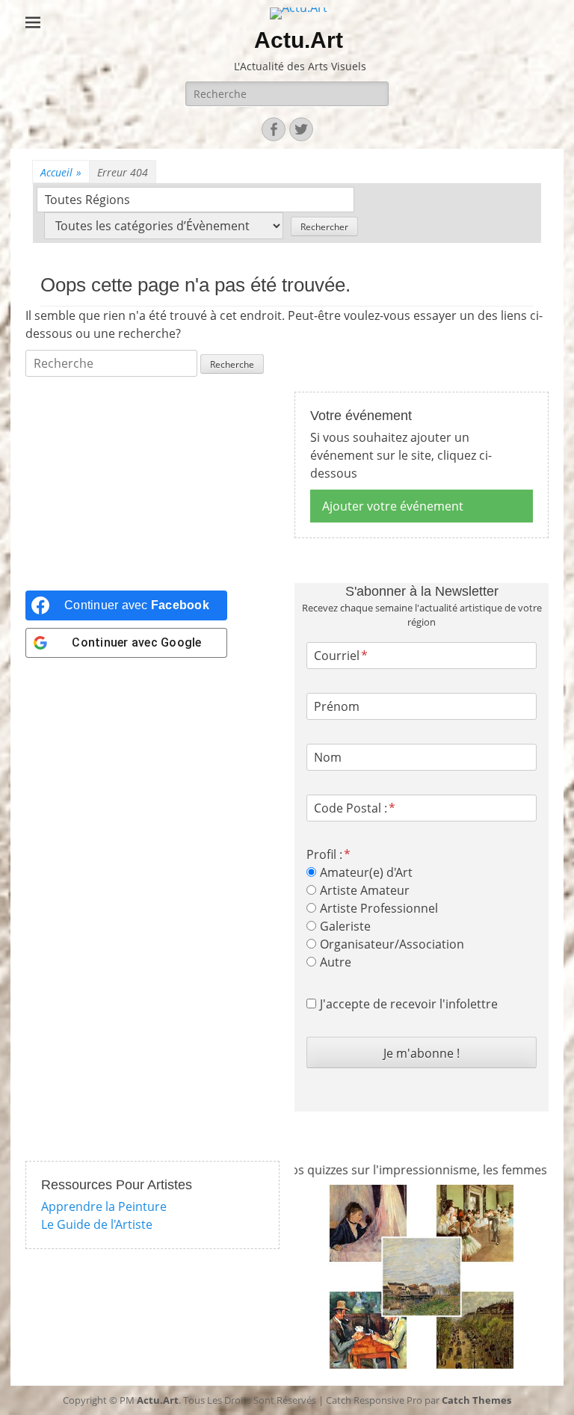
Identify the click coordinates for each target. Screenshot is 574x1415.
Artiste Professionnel (379, 908)
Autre (335, 962)
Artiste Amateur (365, 890)
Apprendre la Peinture (104, 1206)
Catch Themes (476, 1400)
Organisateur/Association (392, 944)
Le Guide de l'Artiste (96, 1224)
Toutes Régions (87, 199)
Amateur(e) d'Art (366, 872)
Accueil (60, 172)
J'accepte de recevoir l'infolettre (409, 1004)
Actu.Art (298, 40)
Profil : (324, 854)
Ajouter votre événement (392, 506)
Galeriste (345, 926)
